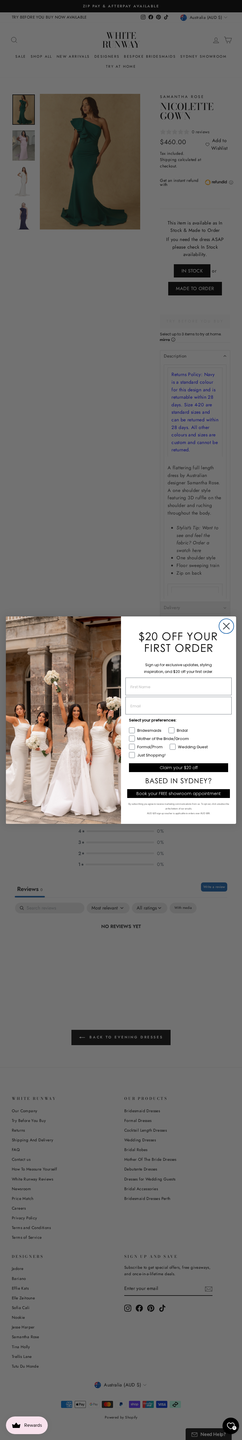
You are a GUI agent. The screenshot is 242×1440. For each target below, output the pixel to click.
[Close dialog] (226, 626)
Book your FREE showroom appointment (178, 794)
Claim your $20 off (179, 768)
